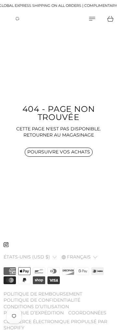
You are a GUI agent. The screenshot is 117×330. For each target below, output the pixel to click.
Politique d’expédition (34, 313)
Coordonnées (87, 313)
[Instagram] (6, 244)
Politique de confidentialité (42, 300)
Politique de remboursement (43, 294)
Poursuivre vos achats (58, 152)
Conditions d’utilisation (36, 307)
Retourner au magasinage (58, 135)
